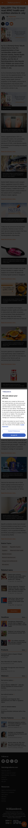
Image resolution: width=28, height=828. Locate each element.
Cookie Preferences (14, 431)
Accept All (14, 435)
